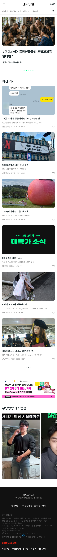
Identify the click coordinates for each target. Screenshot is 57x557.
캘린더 (35, 11)
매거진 (5, 11)
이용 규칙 (42, 548)
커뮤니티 (26, 11)
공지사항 (15, 505)
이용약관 (5, 548)
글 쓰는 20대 (15, 11)
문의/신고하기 (40, 505)
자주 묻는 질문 (26, 505)
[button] (24, 70)
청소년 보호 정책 (29, 548)
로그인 (52, 4)
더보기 (28, 367)
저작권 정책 (16, 548)
